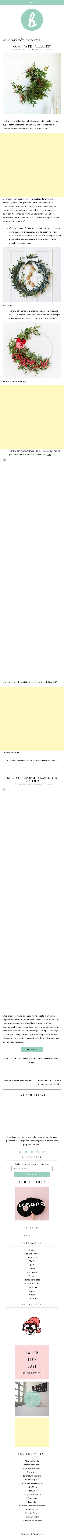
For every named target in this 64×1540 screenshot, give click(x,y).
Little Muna (32, 1487)
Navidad (54, 760)
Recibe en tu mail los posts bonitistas (32, 1164)
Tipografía (32, 1287)
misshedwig (32, 1498)
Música (32, 1268)
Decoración (18, 1058)
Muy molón (32, 1502)
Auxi (30, 784)
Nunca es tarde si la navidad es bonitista (32, 779)
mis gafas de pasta (32, 1494)
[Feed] (20, 1151)
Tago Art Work (32, 1516)
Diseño (32, 1261)
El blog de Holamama (32, 1468)
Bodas (32, 1250)
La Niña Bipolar (32, 1479)
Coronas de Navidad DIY (32, 46)
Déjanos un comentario (42, 49)
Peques (32, 1276)
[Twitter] (26, 1151)
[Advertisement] (32, 165)
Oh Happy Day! (32, 1509)
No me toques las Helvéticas (32, 1505)
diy (48, 760)
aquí (10, 305)
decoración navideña (38, 760)
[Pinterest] (37, 1151)
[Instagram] (43, 1151)
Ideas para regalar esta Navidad (17, 1080)
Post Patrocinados (32, 1283)
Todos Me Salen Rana (32, 1520)
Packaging (32, 1272)
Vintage (32, 1298)
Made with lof (32, 1490)
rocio (30, 49)
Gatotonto (32, 1472)
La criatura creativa (32, 1475)
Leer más (32, 1049)
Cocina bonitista (32, 1253)
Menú (32, 2)
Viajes (32, 1294)
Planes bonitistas (32, 1279)
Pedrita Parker (32, 1513)
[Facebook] (32, 1151)
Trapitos (32, 1291)
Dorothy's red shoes (32, 1464)
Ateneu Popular (32, 1461)
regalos (32, 1062)
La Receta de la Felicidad (32, 1483)
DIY (18, 760)
